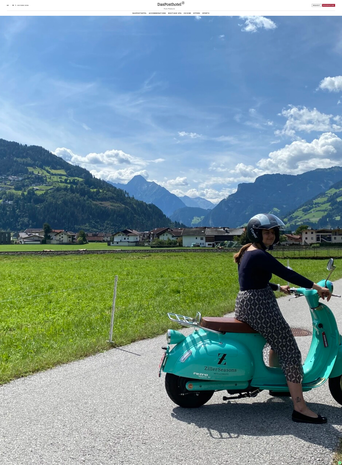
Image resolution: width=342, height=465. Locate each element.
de (8, 5)
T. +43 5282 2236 (22, 5)
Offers (196, 13)
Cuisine (187, 13)
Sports (205, 13)
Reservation (328, 5)
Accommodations (157, 13)
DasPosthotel (140, 13)
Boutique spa (175, 13)
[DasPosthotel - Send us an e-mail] (13, 5)
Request (316, 5)
